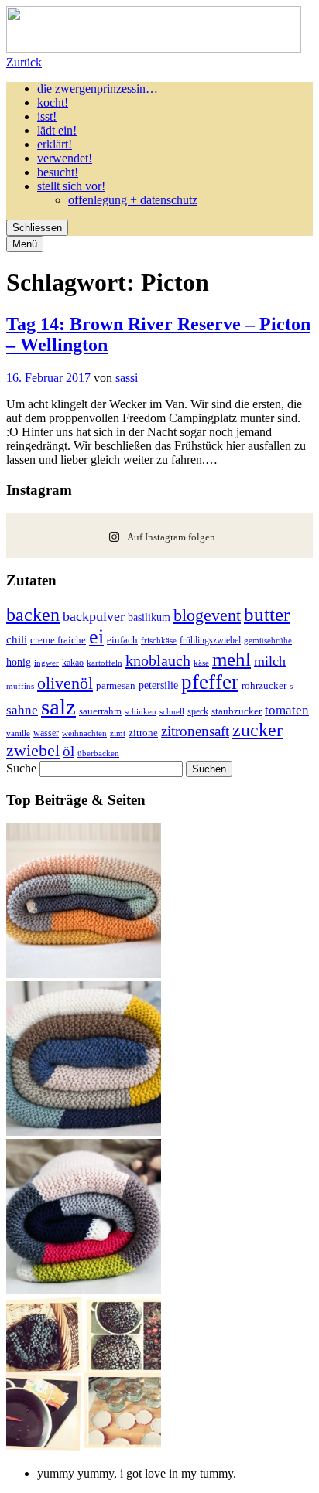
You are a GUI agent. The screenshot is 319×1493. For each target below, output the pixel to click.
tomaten (287, 710)
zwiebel (33, 750)
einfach (122, 640)
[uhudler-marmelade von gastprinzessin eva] (83, 1447)
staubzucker (236, 711)
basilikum (149, 617)
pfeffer (209, 682)
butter (267, 614)
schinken (140, 711)
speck (197, 711)
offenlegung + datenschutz (132, 199)
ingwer (46, 662)
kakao (73, 662)
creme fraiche (58, 640)
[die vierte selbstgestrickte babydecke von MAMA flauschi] (83, 973)
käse (201, 662)
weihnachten (84, 733)
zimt (117, 733)
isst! (47, 116)
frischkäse (159, 640)
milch (270, 661)
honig (18, 662)
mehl (231, 659)
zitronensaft (195, 731)
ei (96, 636)
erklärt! (54, 144)
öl (68, 751)
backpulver (94, 616)
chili (16, 639)
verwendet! (64, 158)
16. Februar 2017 (48, 377)
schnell (172, 711)
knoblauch (157, 660)
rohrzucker (264, 685)
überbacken (98, 753)
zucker (257, 730)
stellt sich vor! (71, 186)
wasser (46, 733)
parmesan (115, 685)
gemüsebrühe (268, 640)
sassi (126, 377)
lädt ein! (57, 130)
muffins (20, 685)
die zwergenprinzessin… (97, 88)
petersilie (158, 685)
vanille (18, 733)
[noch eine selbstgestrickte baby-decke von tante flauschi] (83, 1131)
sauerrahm (100, 711)
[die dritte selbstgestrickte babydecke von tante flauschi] (83, 1289)
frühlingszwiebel (210, 640)
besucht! (57, 172)
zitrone (143, 732)
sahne (22, 710)
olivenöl (65, 683)
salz (58, 706)
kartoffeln (104, 662)
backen (33, 615)
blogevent (207, 615)
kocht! (52, 102)
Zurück (24, 62)
